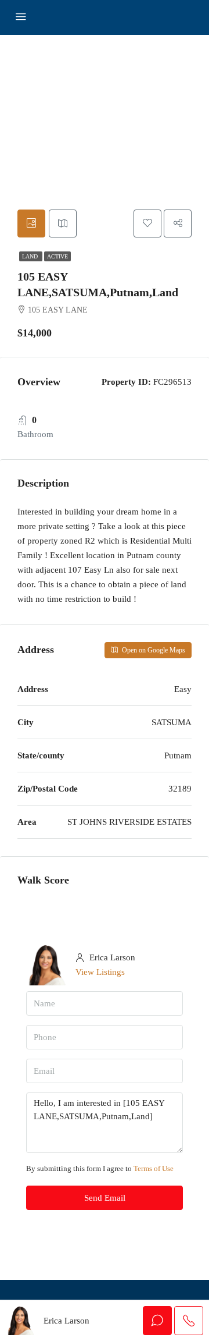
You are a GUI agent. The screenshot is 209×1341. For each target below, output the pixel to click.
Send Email (104, 1197)
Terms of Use (154, 1168)
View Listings (100, 972)
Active (57, 256)
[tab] (31, 223)
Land (30, 256)
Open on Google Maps (152, 650)
